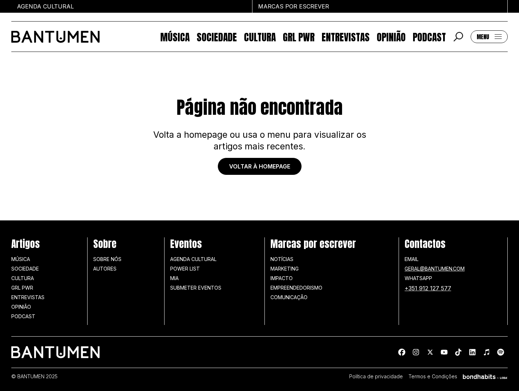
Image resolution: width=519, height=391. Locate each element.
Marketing (284, 269)
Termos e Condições (432, 376)
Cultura (260, 36)
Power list (185, 269)
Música (175, 36)
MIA (174, 278)
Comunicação (289, 297)
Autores (105, 269)
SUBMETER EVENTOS (195, 288)
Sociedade (217, 36)
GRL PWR (299, 36)
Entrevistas (346, 36)
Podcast (429, 36)
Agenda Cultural (193, 259)
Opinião (391, 36)
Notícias (281, 259)
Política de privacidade (376, 376)
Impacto (281, 278)
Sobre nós (107, 259)
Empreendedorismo (296, 288)
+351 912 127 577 (428, 288)
